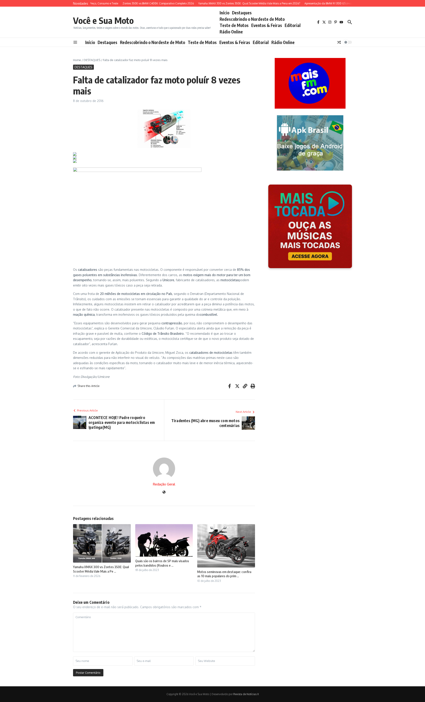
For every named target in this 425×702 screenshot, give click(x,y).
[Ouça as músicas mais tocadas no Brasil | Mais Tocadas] (310, 226)
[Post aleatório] (339, 42)
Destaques (242, 12)
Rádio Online (231, 31)
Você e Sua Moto (103, 20)
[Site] (164, 492)
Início (224, 12)
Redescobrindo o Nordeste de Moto (252, 19)
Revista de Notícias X (246, 694)
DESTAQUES (92, 60)
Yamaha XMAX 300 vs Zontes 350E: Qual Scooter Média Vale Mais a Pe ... (101, 569)
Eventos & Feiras (266, 25)
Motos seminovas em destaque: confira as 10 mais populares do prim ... (224, 574)
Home (77, 60)
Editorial (293, 25)
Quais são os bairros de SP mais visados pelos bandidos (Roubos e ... (162, 563)
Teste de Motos (234, 25)
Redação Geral (164, 484)
